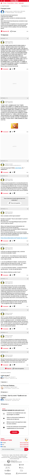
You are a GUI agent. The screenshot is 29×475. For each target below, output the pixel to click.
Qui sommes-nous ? (5, 454)
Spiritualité (21, 3)
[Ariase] (7, 473)
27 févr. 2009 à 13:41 (9, 283)
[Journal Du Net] (7, 468)
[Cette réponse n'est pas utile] (14, 69)
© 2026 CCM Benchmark (14, 458)
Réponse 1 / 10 (4, 38)
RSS (10, 456)
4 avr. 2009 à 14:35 (8, 314)
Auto (3, 444)
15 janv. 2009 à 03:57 (9, 213)
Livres (16, 3)
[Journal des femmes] (7, 465)
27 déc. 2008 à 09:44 (9, 102)
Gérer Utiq (13, 457)
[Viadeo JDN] (21, 470)
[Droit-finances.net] (21, 468)
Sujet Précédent (5, 6)
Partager (14, 31)
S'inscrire (14, 432)
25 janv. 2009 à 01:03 (9, 249)
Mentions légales (18, 457)
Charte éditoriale (16, 454)
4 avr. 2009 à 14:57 (8, 337)
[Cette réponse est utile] (10, 69)
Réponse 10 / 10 (4, 352)
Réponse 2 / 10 (4, 98)
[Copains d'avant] (7, 470)
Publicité (21, 454)
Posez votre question (15, 203)
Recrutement (14, 456)
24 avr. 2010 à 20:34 (18, 12)
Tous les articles (6, 456)
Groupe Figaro (25, 457)
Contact (25, 454)
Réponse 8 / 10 (4, 310)
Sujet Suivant (24, 6)
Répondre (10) (6, 31)
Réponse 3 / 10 (4, 160)
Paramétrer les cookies (6, 457)
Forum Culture (11, 3)
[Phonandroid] (21, 473)
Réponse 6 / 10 (4, 244)
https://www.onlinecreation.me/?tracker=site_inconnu (14, 238)
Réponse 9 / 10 (4, 332)
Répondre (9, 368)
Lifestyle (4, 442)
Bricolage (4, 446)
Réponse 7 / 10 (4, 278)
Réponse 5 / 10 (4, 208)
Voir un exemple (24, 442)
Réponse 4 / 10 (4, 176)
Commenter (5, 69)
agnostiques (18, 168)
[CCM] (21, 465)
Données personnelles (22, 456)
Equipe (11, 454)
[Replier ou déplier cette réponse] (27, 38)
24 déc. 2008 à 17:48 (9, 42)
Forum (4, 3)
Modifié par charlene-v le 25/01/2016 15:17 (13, 165)
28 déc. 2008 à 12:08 (9, 180)
